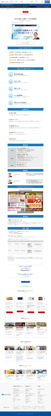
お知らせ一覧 (39, 398)
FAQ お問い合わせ (40, 407)
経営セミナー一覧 (13, 8)
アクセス (39, 390)
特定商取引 (43, 406)
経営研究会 (27, 396)
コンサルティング (28, 398)
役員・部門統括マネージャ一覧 (42, 395)
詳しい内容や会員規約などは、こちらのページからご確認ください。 (25, 268)
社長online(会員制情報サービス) (30, 395)
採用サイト (39, 401)
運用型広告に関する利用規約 (27, 406)
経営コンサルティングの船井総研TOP (5, 8)
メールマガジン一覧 (16, 396)
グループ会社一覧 (40, 396)
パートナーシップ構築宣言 (32, 408)
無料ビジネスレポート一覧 (16, 393)
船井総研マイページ (28, 399)
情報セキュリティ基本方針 (32, 407)
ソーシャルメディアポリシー (24, 407)
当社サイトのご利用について (17, 406)
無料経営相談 (27, 390)
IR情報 (39, 393)
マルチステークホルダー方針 (41, 408)
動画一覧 (14, 398)
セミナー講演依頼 (24, 408)
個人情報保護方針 (15, 407)
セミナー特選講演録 (16, 395)
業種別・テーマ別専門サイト (17, 399)
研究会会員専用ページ (28, 401)
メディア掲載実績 (40, 399)
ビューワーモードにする (25, 190)
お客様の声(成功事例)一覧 (16, 390)
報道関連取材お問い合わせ (16, 408)
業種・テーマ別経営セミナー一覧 (30, 393)
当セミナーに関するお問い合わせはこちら (25, 13)
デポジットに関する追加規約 (36, 406)
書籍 (14, 401)
